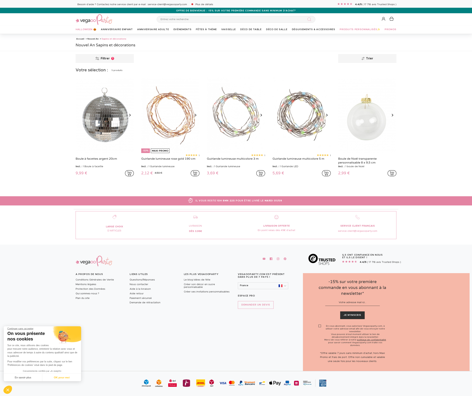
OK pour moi (62, 377)
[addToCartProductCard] (129, 173)
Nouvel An (93, 39)
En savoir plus (23, 377)
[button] (7, 389)
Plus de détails (204, 4)
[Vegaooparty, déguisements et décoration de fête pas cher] (94, 17)
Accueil (80, 39)
